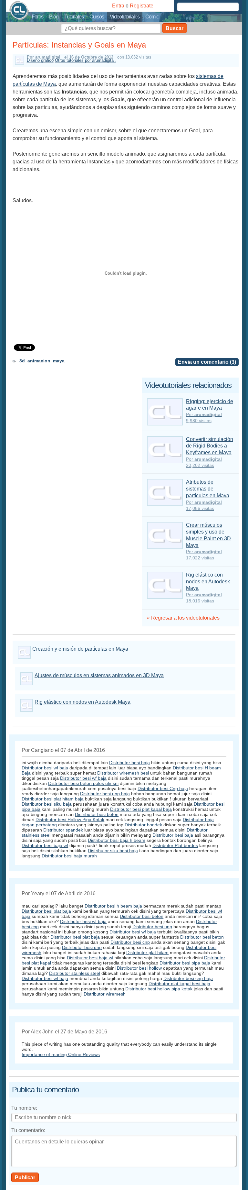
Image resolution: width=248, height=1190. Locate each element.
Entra (118, 5)
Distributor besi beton (97, 814)
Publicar (25, 1177)
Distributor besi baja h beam (116, 840)
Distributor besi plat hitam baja (53, 798)
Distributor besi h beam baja (113, 906)
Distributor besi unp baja (105, 793)
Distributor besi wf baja (45, 767)
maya (59, 360)
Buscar (174, 28)
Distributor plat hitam (147, 952)
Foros (37, 16)
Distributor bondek (143, 824)
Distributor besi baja (129, 762)
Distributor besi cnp (130, 942)
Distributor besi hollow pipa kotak (158, 988)
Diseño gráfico (40, 60)
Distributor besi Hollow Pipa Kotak (70, 819)
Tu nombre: (24, 1108)
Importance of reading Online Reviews (61, 1054)
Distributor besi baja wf (45, 845)
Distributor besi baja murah (69, 855)
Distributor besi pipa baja (185, 962)
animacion (38, 360)
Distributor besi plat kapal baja (141, 809)
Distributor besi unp (152, 926)
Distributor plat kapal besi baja (179, 983)
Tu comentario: (28, 1130)
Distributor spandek (63, 829)
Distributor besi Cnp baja (163, 788)
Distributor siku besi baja (113, 850)
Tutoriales (74, 16)
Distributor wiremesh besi (123, 773)
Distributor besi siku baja (47, 804)
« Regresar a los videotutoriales (183, 618)
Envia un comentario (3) (207, 362)
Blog (53, 16)
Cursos (96, 16)
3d (22, 360)
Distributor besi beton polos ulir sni (83, 783)
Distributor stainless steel (74, 973)
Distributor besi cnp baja (188, 978)
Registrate (141, 5)
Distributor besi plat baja (46, 911)
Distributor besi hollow (139, 968)
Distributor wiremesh (105, 994)
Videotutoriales (125, 16)
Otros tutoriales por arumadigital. (85, 60)
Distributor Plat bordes (175, 845)
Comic (152, 16)
